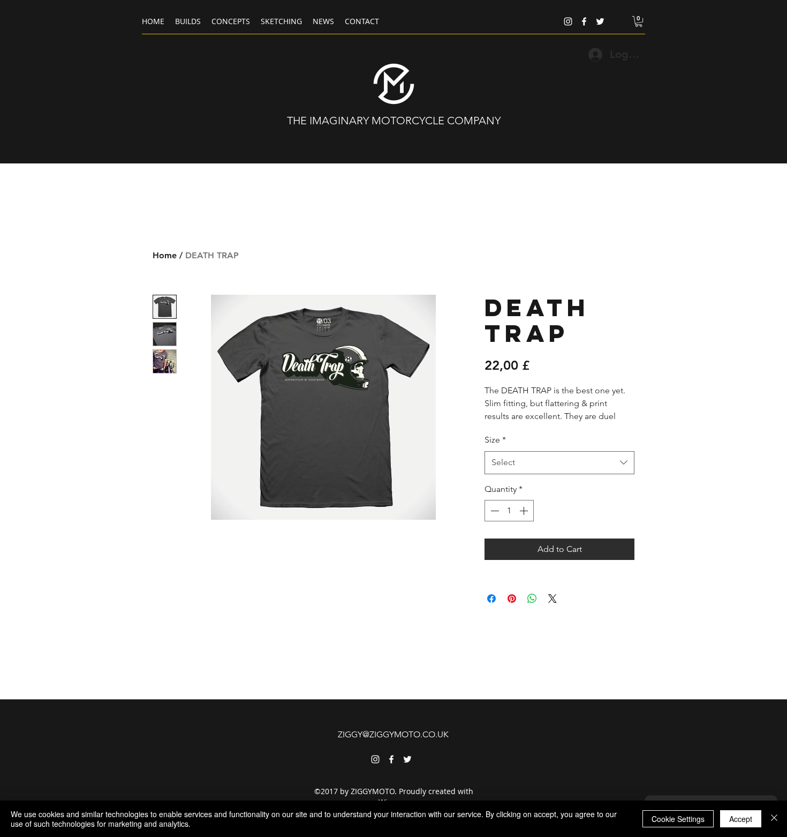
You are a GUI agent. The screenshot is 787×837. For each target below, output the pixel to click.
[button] (638, 21)
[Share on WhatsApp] (532, 598)
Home (165, 255)
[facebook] (584, 21)
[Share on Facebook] (491, 598)
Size (495, 440)
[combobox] (559, 462)
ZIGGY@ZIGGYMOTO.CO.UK (393, 734)
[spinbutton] (509, 510)
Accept (740, 818)
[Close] (774, 818)
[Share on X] (552, 598)
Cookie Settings (678, 818)
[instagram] (568, 21)
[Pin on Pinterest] (511, 598)
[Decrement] (493, 510)
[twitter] (600, 21)
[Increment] (524, 510)
